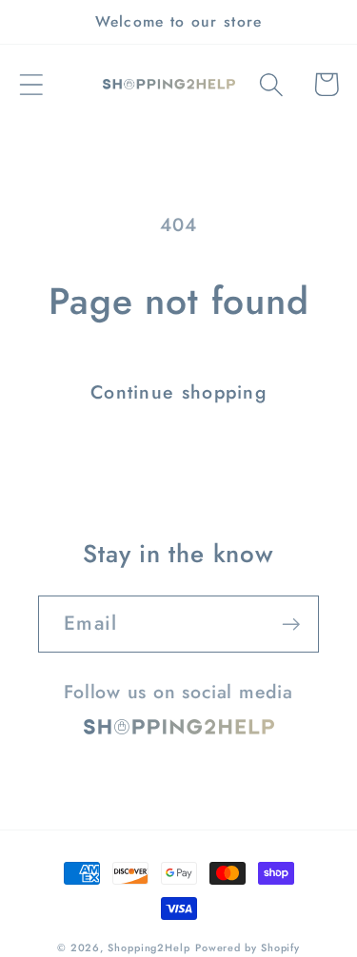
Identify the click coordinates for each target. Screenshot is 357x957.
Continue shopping (178, 392)
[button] (31, 84)
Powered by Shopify (247, 947)
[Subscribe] (291, 625)
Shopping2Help (149, 947)
